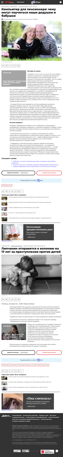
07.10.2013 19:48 (5, 6)
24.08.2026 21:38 (5, 246)
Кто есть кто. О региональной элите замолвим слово (22, 212)
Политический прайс (46, 419)
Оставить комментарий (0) (49, 172)
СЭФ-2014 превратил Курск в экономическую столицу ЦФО (24, 207)
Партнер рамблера (35, 450)
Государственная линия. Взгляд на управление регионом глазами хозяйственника (30, 202)
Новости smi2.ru (6, 241)
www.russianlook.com (7, 61)
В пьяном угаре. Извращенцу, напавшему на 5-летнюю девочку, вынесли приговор (30, 382)
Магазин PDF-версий (53, 417)
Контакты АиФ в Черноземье (30, 415)
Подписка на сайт (43, 415)
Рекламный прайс (17, 415)
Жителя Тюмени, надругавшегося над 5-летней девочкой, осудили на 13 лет (28, 387)
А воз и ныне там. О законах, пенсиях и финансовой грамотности (35, 165)
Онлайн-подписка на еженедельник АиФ (36, 417)
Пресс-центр (53, 415)
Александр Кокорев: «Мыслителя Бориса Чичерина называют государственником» (30, 218)
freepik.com (4, 295)
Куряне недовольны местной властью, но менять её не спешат (34, 166)
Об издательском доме (18, 417)
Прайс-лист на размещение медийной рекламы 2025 (25, 419)
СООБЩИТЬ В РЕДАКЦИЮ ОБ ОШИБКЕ (21, 421)
